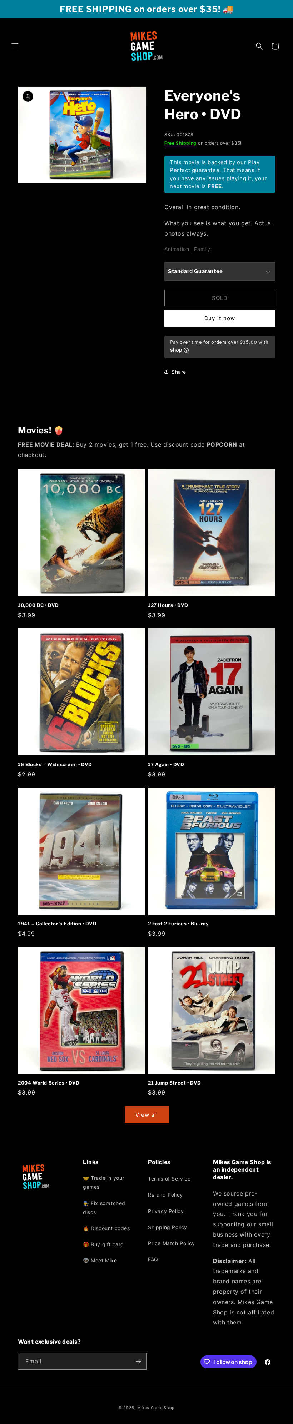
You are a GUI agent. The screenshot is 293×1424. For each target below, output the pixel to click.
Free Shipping (180, 143)
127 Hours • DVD (168, 605)
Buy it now (219, 318)
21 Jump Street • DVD (174, 1083)
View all (146, 1114)
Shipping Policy (167, 1227)
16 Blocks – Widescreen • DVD (55, 764)
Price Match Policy (171, 1243)
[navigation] (114, 1220)
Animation (176, 249)
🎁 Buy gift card (103, 1244)
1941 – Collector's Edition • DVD (57, 923)
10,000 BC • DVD (38, 605)
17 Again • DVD (166, 764)
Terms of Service (169, 1179)
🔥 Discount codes (106, 1228)
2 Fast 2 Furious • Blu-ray (178, 923)
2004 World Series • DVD (49, 1083)
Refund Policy (165, 1195)
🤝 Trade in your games (103, 1182)
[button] (15, 46)
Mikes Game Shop (156, 1407)
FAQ (153, 1259)
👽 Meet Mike (100, 1260)
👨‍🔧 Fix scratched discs (104, 1207)
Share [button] (179, 372)
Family (202, 249)
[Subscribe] (138, 1361)
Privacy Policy (166, 1211)
